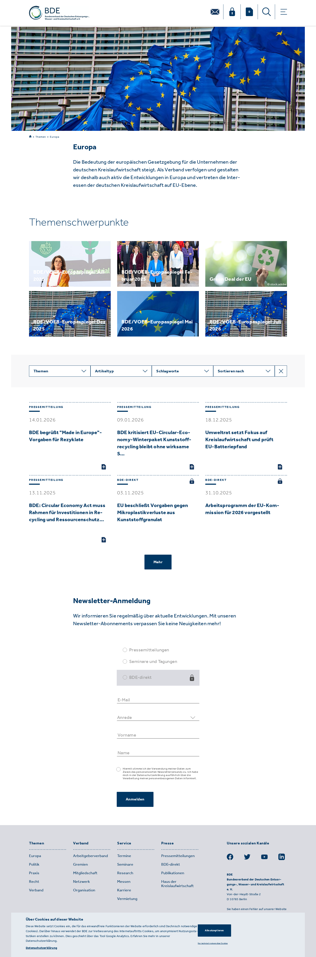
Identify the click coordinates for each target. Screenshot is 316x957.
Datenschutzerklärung (41, 948)
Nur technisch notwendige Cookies (213, 943)
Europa (54, 137)
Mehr (158, 562)
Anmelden (135, 799)
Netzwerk (81, 881)
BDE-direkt (140, 677)
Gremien (80, 864)
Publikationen (172, 873)
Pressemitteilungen (149, 649)
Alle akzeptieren (214, 930)
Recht (34, 881)
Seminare (125, 864)
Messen (123, 881)
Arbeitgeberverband (90, 855)
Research (125, 873)
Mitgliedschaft (85, 873)
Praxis (34, 873)
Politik (34, 864)
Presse (167, 843)
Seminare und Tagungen (153, 661)
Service (124, 843)
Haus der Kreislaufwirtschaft (177, 883)
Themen (40, 136)
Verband (81, 843)
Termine (124, 855)
